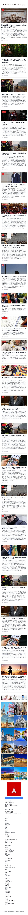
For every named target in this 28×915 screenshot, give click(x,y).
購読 (14, 798)
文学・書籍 (7, 875)
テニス (6, 902)
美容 (6, 861)
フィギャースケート (9, 903)
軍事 (6, 830)
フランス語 (7, 835)
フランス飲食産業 (9, 851)
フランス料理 (8, 849)
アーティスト (8, 865)
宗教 (6, 831)
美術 (6, 874)
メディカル (7, 880)
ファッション (8, 860)
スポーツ (7, 894)
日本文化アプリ (8, 804)
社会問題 (7, 823)
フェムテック (8, 891)
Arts (6, 869)
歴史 (6, 828)
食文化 (6, 847)
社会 (6, 818)
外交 (6, 826)
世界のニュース (8, 842)
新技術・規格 (8, 887)
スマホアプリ (8, 801)
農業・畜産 (7, 854)
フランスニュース (9, 812)
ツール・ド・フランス (10, 900)
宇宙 (6, 889)
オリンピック (8, 896)
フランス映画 (8, 871)
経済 (6, 820)
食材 (6, 853)
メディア (7, 884)
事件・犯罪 (7, 824)
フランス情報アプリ (9, 802)
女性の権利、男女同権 (10, 832)
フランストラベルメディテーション (13, 813)
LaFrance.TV (10, 809)
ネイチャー (7, 892)
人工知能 (7, 883)
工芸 (6, 872)
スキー (6, 899)
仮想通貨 (7, 885)
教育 (6, 827)
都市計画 (7, 834)
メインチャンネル (9, 811)
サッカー (7, 898)
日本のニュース (8, 841)
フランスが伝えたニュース (11, 839)
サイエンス (7, 878)
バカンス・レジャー (9, 836)
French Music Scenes (10, 867)
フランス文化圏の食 (9, 850)
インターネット (8, 881)
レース (6, 904)
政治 (6, 822)
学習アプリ (7, 806)
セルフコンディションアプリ (11, 805)
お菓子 (6, 855)
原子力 (6, 888)
